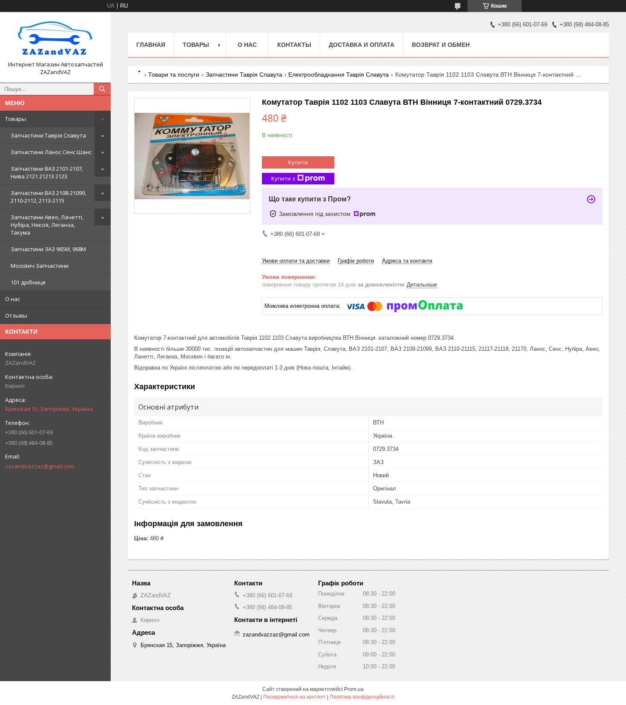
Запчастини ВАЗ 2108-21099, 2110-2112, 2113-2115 (48, 196)
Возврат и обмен (441, 44)
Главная (150, 44)
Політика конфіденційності (362, 697)
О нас (12, 299)
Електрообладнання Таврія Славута (338, 74)
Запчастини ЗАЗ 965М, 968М (48, 249)
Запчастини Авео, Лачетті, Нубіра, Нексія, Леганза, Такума (47, 224)
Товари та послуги (173, 74)
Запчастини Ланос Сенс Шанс (51, 152)
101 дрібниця (28, 282)
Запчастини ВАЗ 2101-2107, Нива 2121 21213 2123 (47, 172)
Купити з (283, 178)
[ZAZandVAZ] (55, 39)
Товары (15, 119)
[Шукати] (102, 89)
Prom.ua (354, 689)
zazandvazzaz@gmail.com (39, 466)
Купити (298, 162)
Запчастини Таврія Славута (48, 135)
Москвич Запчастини (40, 265)
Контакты (294, 44)
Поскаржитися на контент (294, 697)
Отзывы (16, 315)
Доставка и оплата (361, 44)
